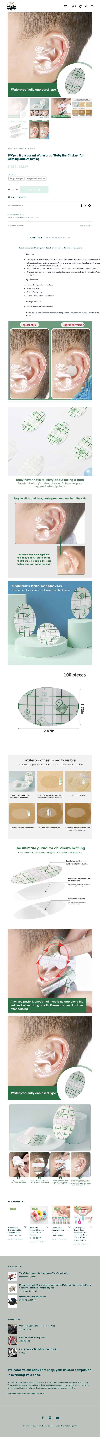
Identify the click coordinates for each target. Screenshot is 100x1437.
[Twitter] (86, 206)
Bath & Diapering (20, 149)
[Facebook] (82, 206)
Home (10, 149)
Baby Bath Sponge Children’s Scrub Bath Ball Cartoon (37, 1231)
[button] (66, 6)
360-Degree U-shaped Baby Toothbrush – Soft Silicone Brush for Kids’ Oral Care (80, 1232)
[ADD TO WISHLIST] (25, 1227)
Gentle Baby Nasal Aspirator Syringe (58, 1230)
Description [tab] (36, 238)
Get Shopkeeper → (35, 1393)
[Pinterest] (90, 206)
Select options (15, 1239)
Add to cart (34, 190)
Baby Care (31, 149)
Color (11, 175)
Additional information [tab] (58, 238)
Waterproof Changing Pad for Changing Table (14, 1230)
